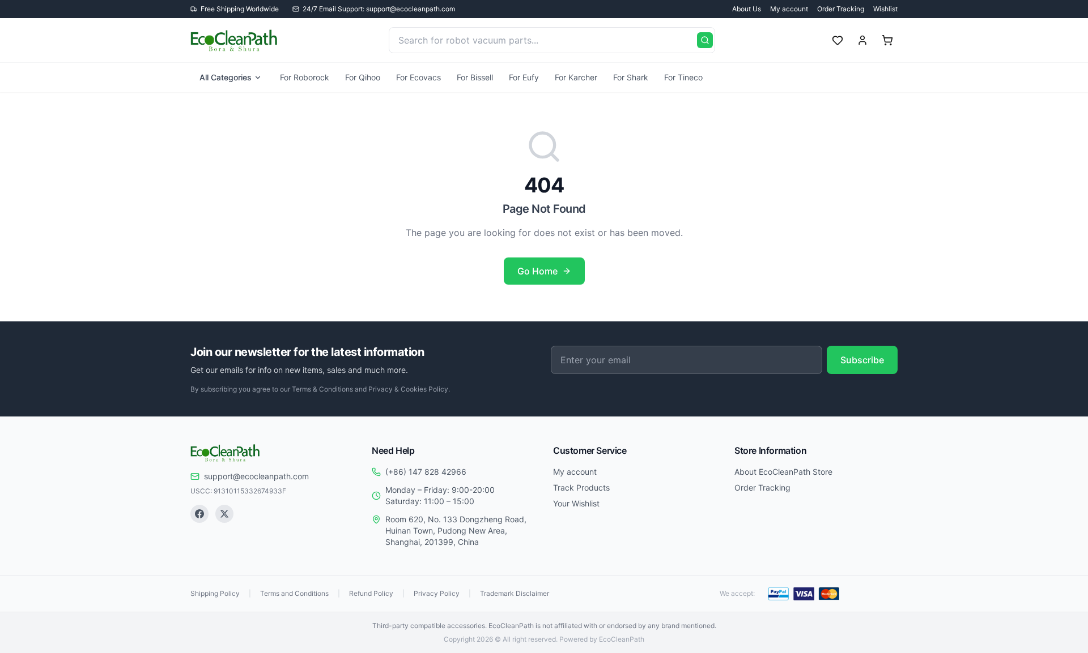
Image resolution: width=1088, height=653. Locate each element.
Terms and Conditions (294, 593)
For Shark (630, 77)
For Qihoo (362, 77)
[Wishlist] (837, 40)
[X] (224, 514)
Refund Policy (371, 593)
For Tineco (683, 77)
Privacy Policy (437, 593)
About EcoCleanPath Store (783, 471)
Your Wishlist (576, 503)
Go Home (537, 271)
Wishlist (885, 9)
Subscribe (862, 360)
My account (789, 9)
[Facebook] (199, 514)
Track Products (581, 487)
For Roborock (304, 77)
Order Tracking (840, 9)
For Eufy (524, 77)
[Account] (862, 40)
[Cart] (887, 40)
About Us (746, 9)
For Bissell (475, 77)
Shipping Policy (215, 593)
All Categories (225, 77)
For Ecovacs (418, 77)
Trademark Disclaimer (514, 593)
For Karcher (576, 77)
